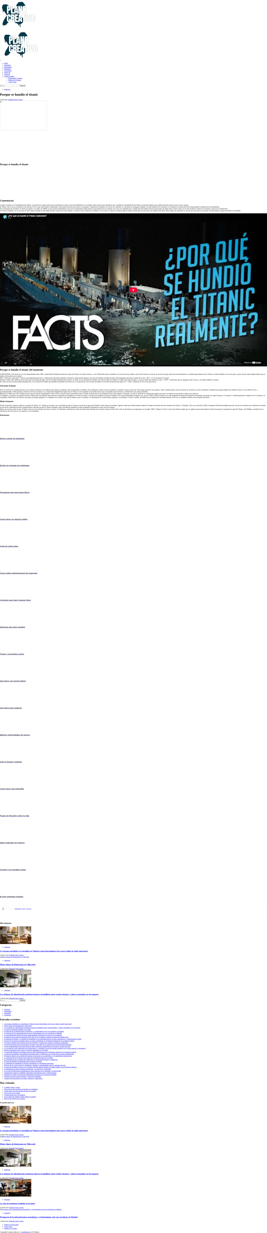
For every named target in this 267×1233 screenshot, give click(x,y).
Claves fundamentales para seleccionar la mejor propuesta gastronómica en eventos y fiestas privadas (37, 1046)
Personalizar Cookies (15, 78)
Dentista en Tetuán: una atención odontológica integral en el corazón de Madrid (30, 1075)
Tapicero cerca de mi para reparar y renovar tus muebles (22, 1076)
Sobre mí (7, 72)
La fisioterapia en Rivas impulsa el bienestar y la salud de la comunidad (27, 1069)
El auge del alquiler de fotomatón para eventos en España (23, 1061)
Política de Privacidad (11, 1225)
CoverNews (25, 1232)
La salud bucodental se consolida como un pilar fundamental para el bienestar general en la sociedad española (40, 1052)
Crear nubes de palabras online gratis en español (20, 1097)
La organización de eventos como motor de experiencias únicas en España (28, 1058)
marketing (7, 1013)
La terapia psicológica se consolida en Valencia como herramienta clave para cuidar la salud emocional (44, 951)
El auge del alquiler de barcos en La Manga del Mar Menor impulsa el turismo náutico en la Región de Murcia (40, 1067)
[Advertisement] (133, 146)
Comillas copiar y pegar (12, 1087)
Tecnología (7, 71)
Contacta (7, 74)
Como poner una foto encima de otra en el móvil (20, 1091)
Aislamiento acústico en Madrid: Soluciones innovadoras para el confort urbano (30, 1073)
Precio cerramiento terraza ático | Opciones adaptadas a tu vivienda (26, 1050)
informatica (8, 1011)
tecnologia (7, 1015)
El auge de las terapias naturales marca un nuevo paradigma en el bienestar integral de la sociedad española (39, 1041)
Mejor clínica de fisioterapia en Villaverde (17, 964)
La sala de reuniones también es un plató (17, 1029)
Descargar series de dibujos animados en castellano (21, 1089)
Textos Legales (9, 76)
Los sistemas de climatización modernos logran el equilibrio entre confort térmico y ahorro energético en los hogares (49, 994)
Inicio (6, 63)
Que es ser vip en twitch (12, 1093)
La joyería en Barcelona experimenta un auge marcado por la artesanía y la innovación (32, 1071)
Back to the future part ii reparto (14, 1098)
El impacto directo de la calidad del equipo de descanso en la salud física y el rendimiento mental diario (38, 1056)
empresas (7, 89)
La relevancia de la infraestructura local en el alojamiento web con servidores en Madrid (33, 1033)
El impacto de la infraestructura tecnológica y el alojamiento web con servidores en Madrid (34, 1031)
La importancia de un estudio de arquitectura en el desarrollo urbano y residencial (30, 1060)
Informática (8, 67)
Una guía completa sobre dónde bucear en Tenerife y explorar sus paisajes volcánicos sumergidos (36, 1043)
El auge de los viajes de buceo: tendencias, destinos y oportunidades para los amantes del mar (34, 1065)
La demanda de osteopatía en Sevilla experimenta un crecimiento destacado (29, 1063)
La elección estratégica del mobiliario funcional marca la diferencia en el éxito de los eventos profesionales (39, 1054)
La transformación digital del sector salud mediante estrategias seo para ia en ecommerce (33, 1035)
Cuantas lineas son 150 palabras (14, 1095)
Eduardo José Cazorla (15, 100)
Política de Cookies (14, 80)
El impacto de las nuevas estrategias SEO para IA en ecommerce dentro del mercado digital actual (36, 1037)
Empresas (7, 65)
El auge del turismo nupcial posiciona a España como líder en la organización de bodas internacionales (37, 1044)
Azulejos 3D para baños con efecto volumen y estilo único (23, 1078)
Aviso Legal (12, 82)
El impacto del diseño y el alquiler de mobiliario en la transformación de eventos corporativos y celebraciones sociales (42, 1039)
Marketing (7, 69)
